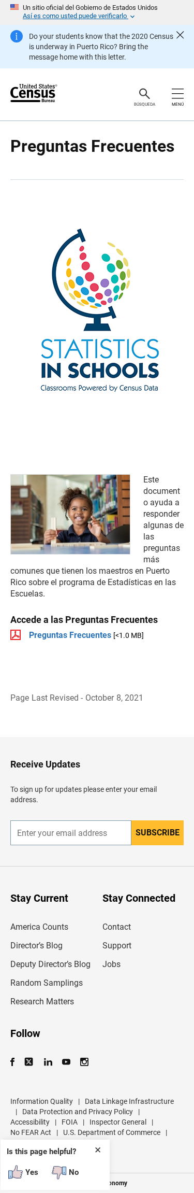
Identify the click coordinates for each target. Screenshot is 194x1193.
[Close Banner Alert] (180, 46)
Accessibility (30, 1122)
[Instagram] (84, 1062)
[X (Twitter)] (30, 1062)
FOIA (70, 1122)
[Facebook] (15, 1062)
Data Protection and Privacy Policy (77, 1111)
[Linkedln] (48, 1062)
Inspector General (117, 1122)
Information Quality (41, 1101)
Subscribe (158, 832)
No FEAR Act (30, 1132)
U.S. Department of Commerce (111, 1132)
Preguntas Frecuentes (70, 635)
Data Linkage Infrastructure (129, 1101)
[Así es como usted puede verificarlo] (97, 12)
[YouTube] (66, 1062)
